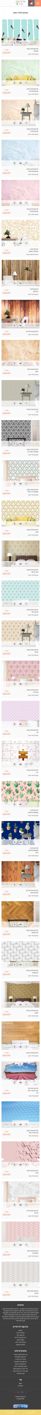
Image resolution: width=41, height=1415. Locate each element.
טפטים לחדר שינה (20, 1342)
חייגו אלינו (30, 1412)
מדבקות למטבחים (20, 1357)
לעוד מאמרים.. (20, 1373)
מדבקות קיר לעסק (20, 1364)
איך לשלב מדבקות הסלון (20, 1369)
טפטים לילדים (21, 1333)
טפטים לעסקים (20, 1345)
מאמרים (20, 1386)
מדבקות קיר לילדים (20, 1337)
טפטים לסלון (20, 1340)
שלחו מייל (10, 1412)
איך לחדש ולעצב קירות (20, 1354)
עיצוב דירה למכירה (20, 1359)
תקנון (20, 1383)
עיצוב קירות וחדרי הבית (20, 1366)
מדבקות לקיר (20, 1335)
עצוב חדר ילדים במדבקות (20, 1371)
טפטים (20, 1330)
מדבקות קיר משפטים (20, 1362)
